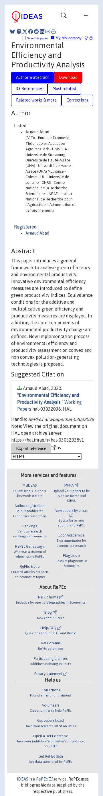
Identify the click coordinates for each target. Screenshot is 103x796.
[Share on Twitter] (25, 31)
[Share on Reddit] (36, 31)
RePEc (42, 779)
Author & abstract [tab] (32, 77)
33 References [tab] (29, 88)
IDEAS (22, 779)
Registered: (25, 226)
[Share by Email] (47, 31)
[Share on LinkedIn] (42, 31)
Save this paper (37, 38)
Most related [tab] (64, 88)
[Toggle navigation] (64, 17)
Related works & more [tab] (36, 100)
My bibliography (68, 38)
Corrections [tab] (77, 100)
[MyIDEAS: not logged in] (88, 38)
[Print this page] (53, 31)
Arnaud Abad (37, 233)
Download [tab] (68, 77)
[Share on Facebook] (30, 31)
